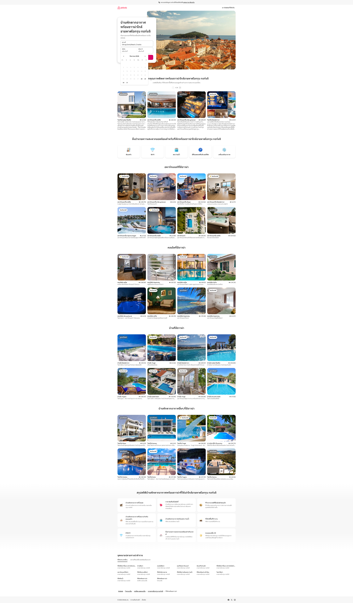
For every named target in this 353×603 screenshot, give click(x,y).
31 (127, 82)
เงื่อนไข (144, 600)
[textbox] (128, 51)
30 (123, 82)
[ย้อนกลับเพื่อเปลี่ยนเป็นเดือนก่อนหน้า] (123, 56)
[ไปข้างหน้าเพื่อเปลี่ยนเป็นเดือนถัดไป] (145, 56)
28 (141, 79)
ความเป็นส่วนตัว (135, 600)
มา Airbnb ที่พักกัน (228, 8)
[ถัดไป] (179, 87)
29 (145, 79)
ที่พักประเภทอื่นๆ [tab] (122, 560)
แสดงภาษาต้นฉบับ (189, 2)
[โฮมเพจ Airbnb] (122, 8)
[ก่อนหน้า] (173, 87)
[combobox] (137, 44)
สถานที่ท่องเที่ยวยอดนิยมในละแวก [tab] (140, 560)
